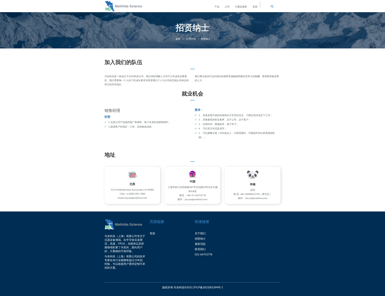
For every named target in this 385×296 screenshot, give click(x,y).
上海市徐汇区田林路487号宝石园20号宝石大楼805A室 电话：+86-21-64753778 (193, 191)
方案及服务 (241, 6)
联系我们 (200, 249)
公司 (227, 6)
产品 (217, 6)
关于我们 (200, 233)
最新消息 (200, 243)
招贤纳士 (200, 238)
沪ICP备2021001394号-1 (208, 287)
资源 (255, 6)
